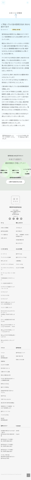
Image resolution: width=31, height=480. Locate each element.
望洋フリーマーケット (5, 411)
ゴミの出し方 (19, 227)
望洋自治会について (20, 352)
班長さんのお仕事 (20, 359)
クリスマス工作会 (5, 415)
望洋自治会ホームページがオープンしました (8, 137)
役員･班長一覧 (19, 356)
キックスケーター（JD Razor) (7, 264)
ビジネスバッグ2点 (5, 295)
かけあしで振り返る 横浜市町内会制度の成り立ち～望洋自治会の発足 (8, 456)
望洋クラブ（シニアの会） (21, 257)
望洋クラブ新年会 (5, 387)
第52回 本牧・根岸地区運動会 (7, 402)
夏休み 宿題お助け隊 (5, 375)
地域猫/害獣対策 (20, 239)
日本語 (17, 430)
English (17, 434)
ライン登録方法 (4, 234)
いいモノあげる (4, 249)
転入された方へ (19, 243)
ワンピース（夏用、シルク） (6, 307)
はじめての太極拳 (20, 267)
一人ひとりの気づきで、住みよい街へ (22, 136)
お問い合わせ (4, 238)
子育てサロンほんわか (6, 399)
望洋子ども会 (19, 254)
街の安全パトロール (5, 368)
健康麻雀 (3, 361)
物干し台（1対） (4, 260)
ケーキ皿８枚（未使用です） (7, 283)
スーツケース (4, 254)
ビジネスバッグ (4, 292)
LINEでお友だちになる (15, 181)
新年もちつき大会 (5, 383)
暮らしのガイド (19, 222)
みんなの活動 (19, 249)
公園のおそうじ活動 (5, 371)
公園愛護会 (18, 260)
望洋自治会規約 (4, 231)
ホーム (2, 222)
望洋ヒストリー (4, 425)
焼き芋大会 (3, 396)
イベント (3, 347)
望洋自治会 (18, 347)
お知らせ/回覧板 (4, 227)
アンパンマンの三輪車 (6, 257)
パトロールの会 (19, 264)
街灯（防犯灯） (19, 231)
